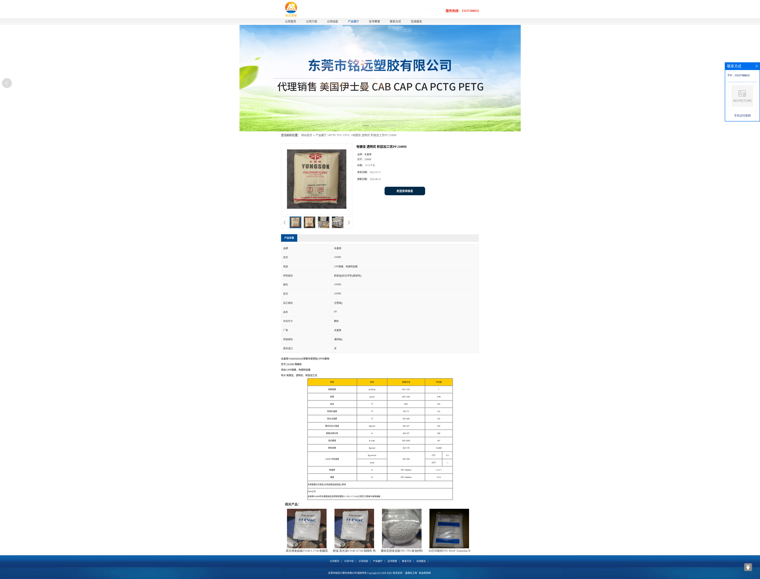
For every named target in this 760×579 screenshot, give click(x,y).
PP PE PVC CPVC (339, 135)
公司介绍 (311, 21)
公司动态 (332, 21)
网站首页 (306, 135)
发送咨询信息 (404, 191)
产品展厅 (353, 21)
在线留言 (416, 21)
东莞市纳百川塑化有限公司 (342, 573)
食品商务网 (425, 573)
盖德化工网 (411, 573)
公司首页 (290, 21)
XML (389, 573)
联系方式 (395, 21)
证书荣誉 (374, 21)
